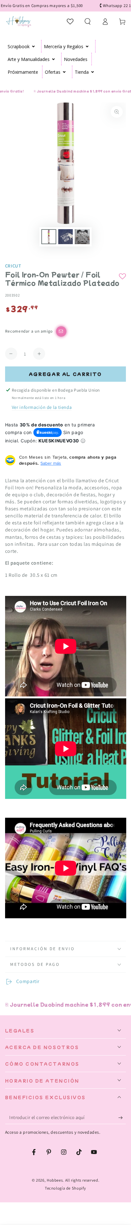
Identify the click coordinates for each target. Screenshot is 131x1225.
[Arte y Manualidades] (54, 59)
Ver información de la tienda (42, 407)
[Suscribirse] (122, 1117)
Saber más (50, 463)
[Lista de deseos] (70, 21)
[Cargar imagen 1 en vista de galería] (48, 236)
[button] (87, 21)
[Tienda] (93, 72)
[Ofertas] (64, 72)
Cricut (13, 266)
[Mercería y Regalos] (87, 46)
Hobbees (55, 1180)
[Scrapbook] (34, 46)
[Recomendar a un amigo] (61, 331)
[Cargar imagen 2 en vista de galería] (65, 236)
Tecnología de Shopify (65, 1188)
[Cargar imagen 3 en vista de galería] (82, 236)
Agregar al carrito (65, 374)
